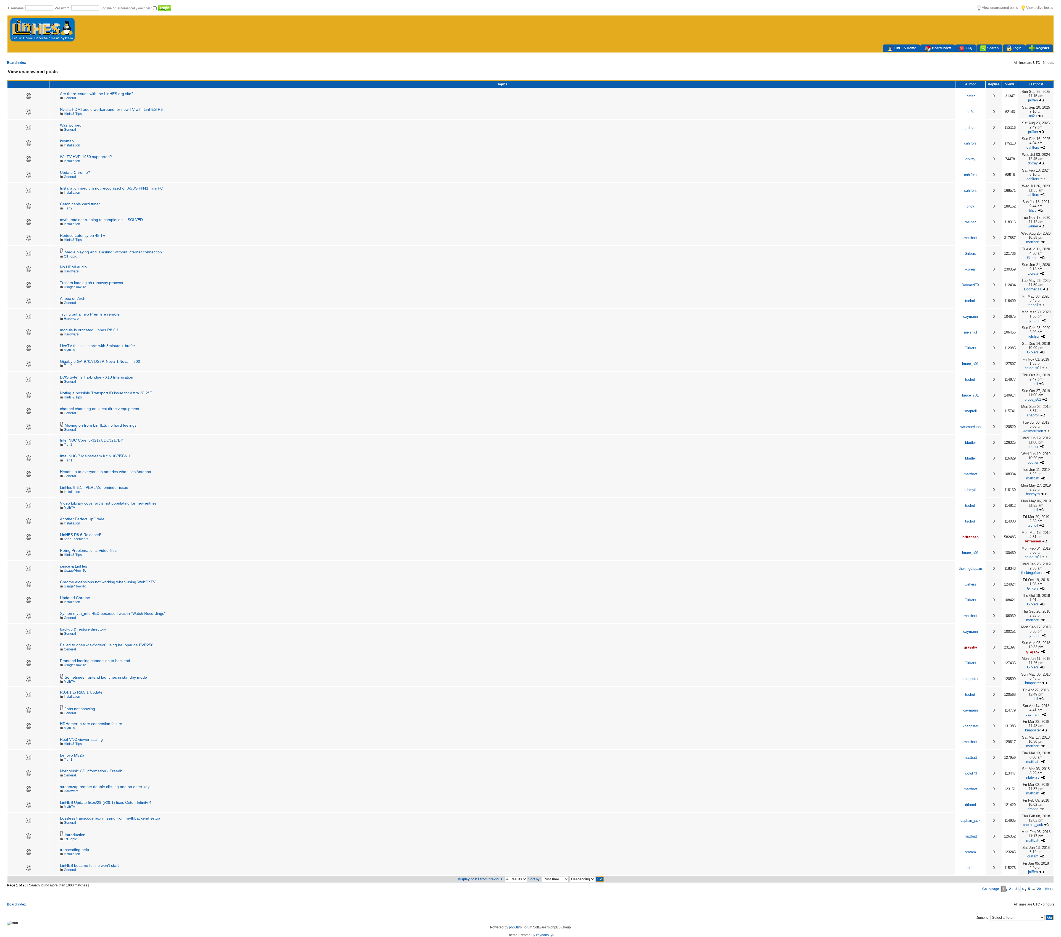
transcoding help (74, 849)
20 (1039, 889)
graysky (970, 647)
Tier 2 (68, 208)
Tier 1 (68, 460)
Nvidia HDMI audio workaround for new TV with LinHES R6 (111, 109)
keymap (67, 141)
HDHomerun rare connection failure (91, 723)
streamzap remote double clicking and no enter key (104, 786)
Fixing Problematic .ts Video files (88, 550)
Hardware (71, 271)
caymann (970, 316)
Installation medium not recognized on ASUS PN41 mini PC (111, 188)
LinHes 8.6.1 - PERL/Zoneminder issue (94, 487)
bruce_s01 (970, 364)
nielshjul (970, 332)
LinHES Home (905, 48)
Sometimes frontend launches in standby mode (106, 677)
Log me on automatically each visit (127, 8)
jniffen (970, 96)
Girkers (970, 253)
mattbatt (970, 238)
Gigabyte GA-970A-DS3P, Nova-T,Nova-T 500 (100, 361)
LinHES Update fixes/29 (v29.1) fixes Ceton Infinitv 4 (105, 802)
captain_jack (970, 820)
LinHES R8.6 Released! (80, 534)
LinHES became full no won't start (89, 865)
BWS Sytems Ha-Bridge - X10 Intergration (96, 377)
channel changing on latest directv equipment (99, 408)
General (70, 98)
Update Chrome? (75, 172)
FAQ (969, 48)
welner (970, 222)
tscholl (970, 301)
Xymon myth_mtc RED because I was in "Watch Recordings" (113, 613)
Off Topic (70, 256)
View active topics (1039, 8)
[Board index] (42, 41)
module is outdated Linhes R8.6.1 (89, 330)
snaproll (970, 411)
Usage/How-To (75, 287)
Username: (16, 8)
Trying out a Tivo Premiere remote (90, 314)
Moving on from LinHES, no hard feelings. (101, 425)
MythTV (69, 350)
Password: (63, 8)
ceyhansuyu (545, 935)
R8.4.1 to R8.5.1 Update (81, 692)
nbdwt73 (970, 773)
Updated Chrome (75, 597)
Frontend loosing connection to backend (95, 660)
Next (1049, 889)
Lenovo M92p (72, 755)
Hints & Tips (73, 114)
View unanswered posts (999, 8)
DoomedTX (970, 285)
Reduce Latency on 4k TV (82, 235)
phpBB (514, 927)
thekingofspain (970, 568)
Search (993, 48)
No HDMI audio (73, 267)
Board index (941, 48)
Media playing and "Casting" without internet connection (113, 252)
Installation (72, 145)
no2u (970, 112)
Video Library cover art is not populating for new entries (108, 503)
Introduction (75, 835)
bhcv (970, 206)
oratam (970, 852)
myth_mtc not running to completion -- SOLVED (101, 219)
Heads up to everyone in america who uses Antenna (105, 471)
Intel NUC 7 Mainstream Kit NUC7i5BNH (95, 456)
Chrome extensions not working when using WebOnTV (108, 582)
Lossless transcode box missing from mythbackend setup (110, 818)
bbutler (970, 442)
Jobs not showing (80, 709)
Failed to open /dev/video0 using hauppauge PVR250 (106, 645)
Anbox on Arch (72, 298)
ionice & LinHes (73, 566)
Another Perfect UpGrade (82, 519)
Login (1017, 48)
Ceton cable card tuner (80, 204)
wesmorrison (970, 427)
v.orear (970, 269)
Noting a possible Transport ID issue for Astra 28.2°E (106, 393)
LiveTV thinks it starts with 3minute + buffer (97, 345)
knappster (970, 679)
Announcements (76, 539)
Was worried (71, 125)
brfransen (970, 537)
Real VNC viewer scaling (81, 739)
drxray (970, 159)
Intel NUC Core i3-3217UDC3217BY (91, 440)
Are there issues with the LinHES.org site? (96, 93)
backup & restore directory (83, 629)
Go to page (990, 889)
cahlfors (970, 143)
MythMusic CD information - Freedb (91, 771)
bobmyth (970, 490)
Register (1042, 48)
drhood (970, 805)
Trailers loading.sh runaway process (91, 282)
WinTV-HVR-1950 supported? (86, 156)
